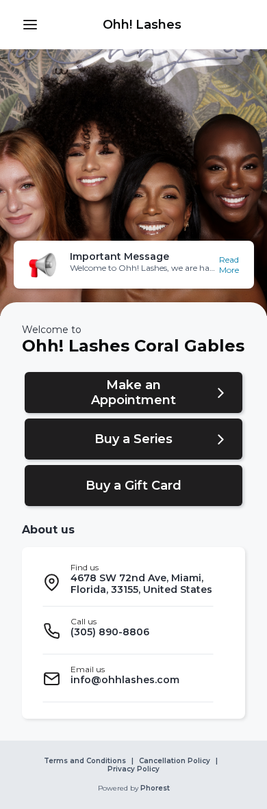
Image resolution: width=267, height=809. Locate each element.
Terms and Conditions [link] (85, 761)
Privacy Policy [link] (133, 769)
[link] (141, 24)
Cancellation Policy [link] (174, 761)
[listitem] (128, 582)
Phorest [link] (155, 788)
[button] (30, 25)
